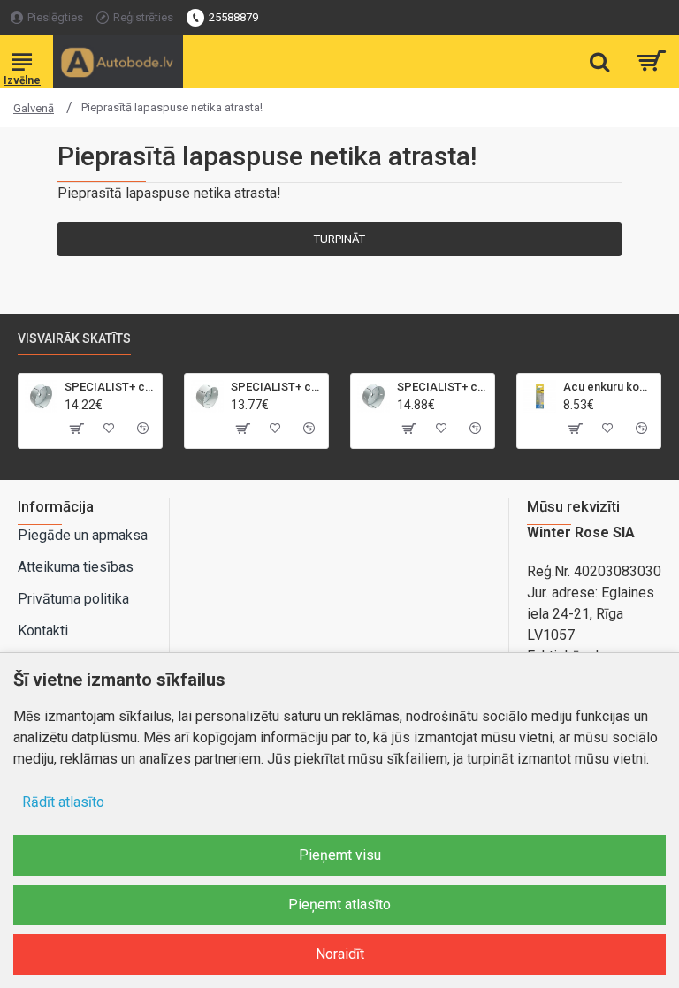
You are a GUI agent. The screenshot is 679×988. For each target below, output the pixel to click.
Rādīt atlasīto (63, 802)
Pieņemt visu (340, 855)
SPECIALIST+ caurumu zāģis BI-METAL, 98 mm (442, 386)
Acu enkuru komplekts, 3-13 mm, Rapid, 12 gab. (608, 386)
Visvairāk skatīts (74, 338)
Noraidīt (340, 954)
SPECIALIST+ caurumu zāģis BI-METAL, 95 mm (110, 386)
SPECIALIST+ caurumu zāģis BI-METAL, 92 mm (276, 386)
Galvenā (33, 108)
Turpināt (339, 239)
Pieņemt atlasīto (339, 904)
